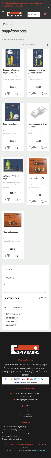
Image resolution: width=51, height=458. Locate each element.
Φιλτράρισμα (12, 298)
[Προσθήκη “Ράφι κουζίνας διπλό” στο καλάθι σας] (42, 202)
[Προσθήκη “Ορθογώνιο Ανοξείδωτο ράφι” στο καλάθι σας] (17, 200)
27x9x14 (9, 325)
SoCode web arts (39, 450)
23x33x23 (10, 318)
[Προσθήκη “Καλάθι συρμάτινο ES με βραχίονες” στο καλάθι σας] (42, 148)
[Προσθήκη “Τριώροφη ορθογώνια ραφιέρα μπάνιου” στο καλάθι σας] (42, 94)
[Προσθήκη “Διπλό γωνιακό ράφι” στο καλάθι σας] (17, 148)
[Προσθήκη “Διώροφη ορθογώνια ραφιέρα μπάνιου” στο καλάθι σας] (17, 94)
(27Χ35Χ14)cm (12, 314)
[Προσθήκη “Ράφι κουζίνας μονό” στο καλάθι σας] (17, 256)
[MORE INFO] (20, 94)
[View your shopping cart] (46, 14)
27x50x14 (10, 321)
